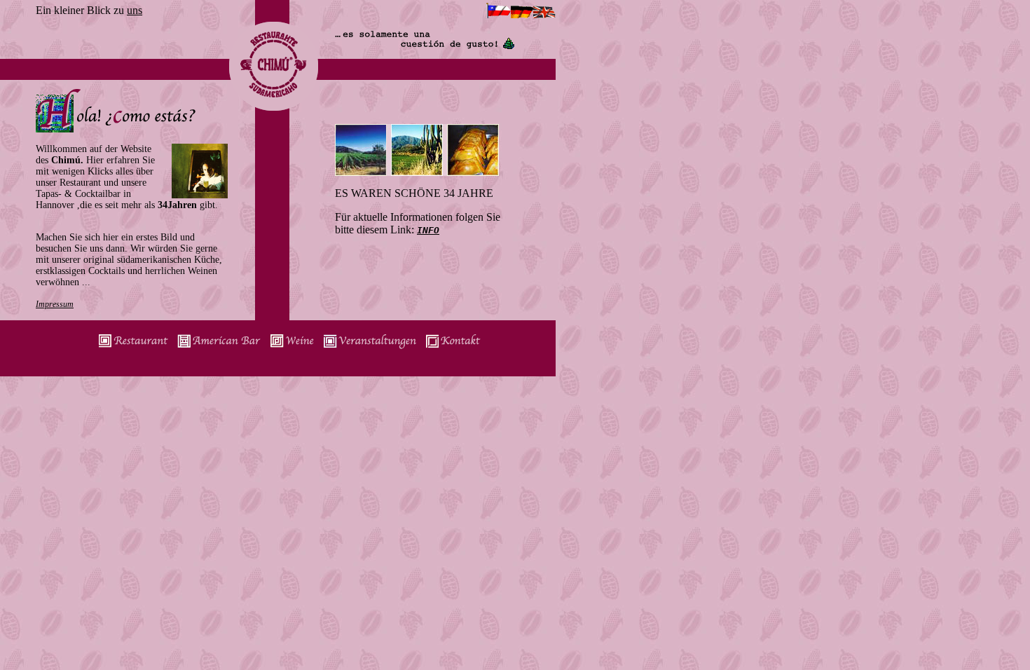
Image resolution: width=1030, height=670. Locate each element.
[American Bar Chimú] (219, 348)
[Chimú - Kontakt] (453, 348)
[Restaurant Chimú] (133, 348)
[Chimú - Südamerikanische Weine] (292, 348)
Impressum (55, 304)
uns (134, 10)
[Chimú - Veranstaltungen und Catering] (369, 348)
